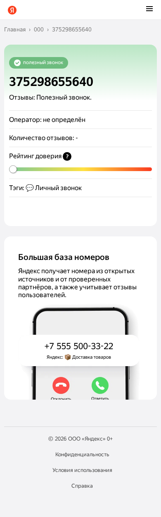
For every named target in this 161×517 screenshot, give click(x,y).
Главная (15, 29)
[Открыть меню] (149, 9)
